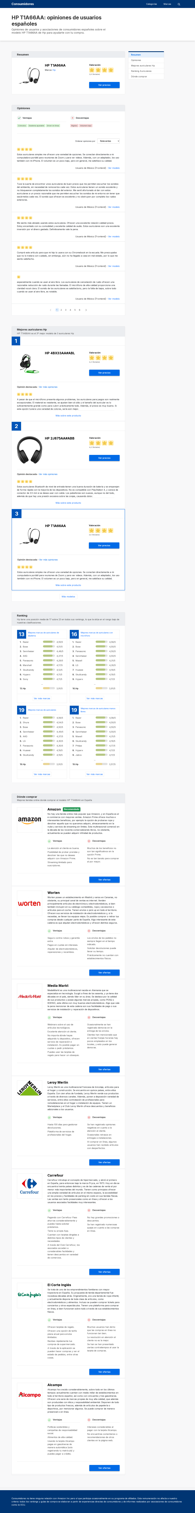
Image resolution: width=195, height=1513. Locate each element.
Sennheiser (28, 651)
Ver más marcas (42, 698)
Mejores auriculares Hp (143, 65)
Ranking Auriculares (141, 71)
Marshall (27, 665)
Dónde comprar (139, 76)
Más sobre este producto (68, 415)
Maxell (78, 660)
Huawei (79, 670)
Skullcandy (28, 670)
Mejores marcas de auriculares (42, 710)
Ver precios (104, 85)
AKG (25, 656)
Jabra (78, 755)
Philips (78, 745)
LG (76, 665)
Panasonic (28, 660)
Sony (25, 679)
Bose (25, 646)
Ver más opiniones (48, 387)
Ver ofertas (104, 879)
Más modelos (68, 596)
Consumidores (23, 4)
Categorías (151, 4)
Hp (54, 70)
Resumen (136, 54)
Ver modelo (114, 168)
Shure (26, 722)
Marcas (167, 4)
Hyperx (26, 674)
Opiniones (136, 60)
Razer (26, 642)
